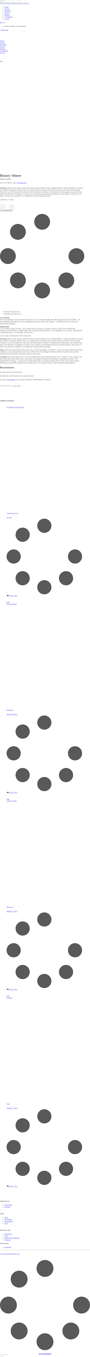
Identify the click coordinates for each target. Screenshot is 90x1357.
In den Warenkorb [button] (45, 1354)
